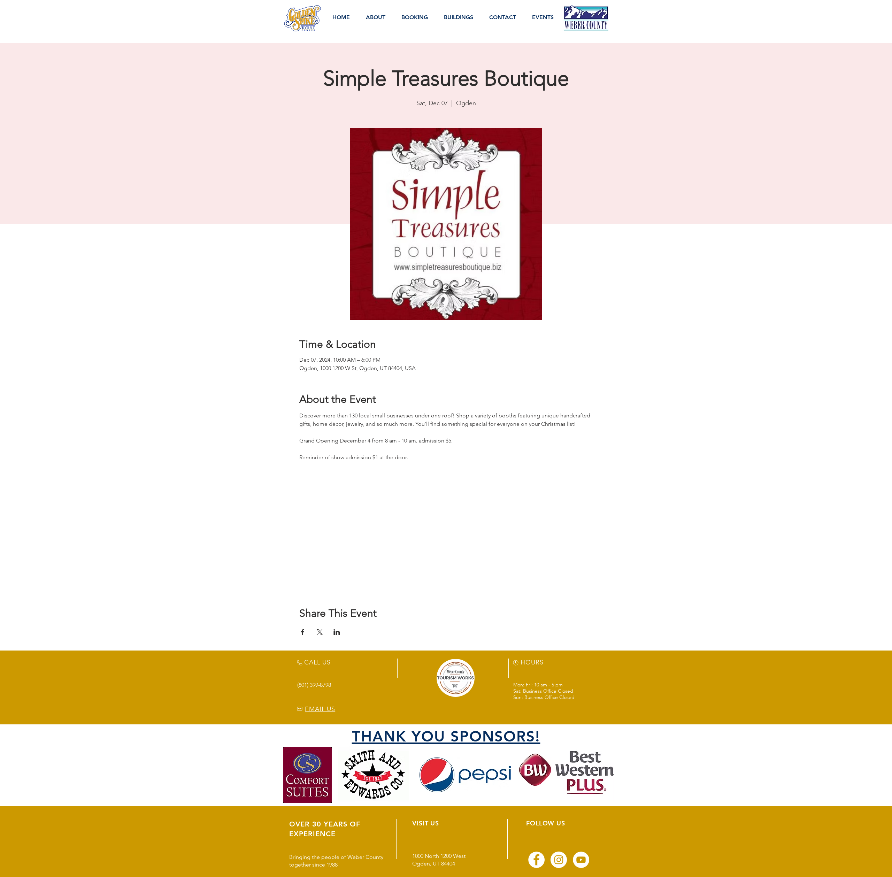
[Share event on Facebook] (302, 632)
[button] (375, 17)
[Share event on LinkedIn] (336, 632)
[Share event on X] (319, 632)
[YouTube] (581, 860)
